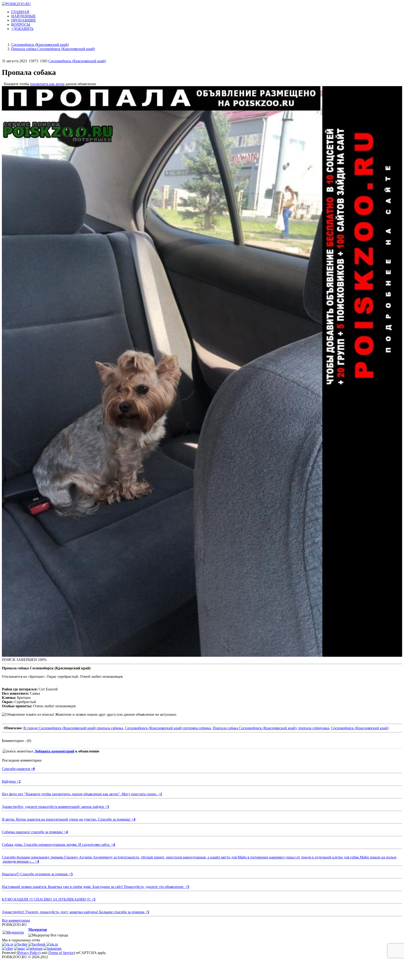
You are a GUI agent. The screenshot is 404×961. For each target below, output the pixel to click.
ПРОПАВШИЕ (23, 20)
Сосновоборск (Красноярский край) (77, 61)
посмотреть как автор (47, 84)
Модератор (37, 930)
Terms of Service (61, 953)
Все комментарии (16, 920)
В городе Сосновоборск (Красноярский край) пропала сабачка (73, 728)
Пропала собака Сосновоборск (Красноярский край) (254, 728)
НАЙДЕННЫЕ (23, 16)
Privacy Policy (28, 953)
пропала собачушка (313, 728)
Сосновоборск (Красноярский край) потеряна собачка (168, 728)
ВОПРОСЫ (20, 24)
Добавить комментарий (54, 751)
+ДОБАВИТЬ (22, 29)
